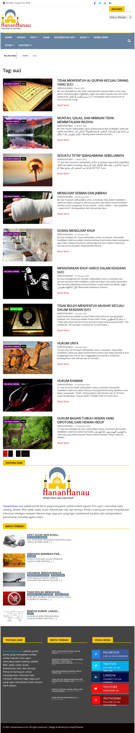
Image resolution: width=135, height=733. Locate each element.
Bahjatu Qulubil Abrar (40, 594)
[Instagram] (105, 3)
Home (8, 37)
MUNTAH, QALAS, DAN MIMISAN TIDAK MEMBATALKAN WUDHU (85, 120)
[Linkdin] (110, 3)
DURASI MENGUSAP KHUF (76, 230)
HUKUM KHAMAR (70, 381)
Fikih (33, 37)
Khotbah (24, 45)
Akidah (21, 37)
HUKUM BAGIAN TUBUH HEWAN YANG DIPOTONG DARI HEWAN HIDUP (85, 420)
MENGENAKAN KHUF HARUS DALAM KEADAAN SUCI (91, 270)
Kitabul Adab (16, 309)
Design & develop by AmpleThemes (66, 727)
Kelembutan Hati (64, 37)
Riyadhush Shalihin (38, 575)
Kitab (8, 45)
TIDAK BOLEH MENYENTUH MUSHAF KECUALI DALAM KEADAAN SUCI (90, 308)
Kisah (83, 37)
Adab (46, 37)
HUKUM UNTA (67, 343)
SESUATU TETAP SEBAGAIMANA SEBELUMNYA (90, 155)
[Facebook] (95, 3)
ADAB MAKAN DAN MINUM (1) (64, 697)
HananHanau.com (13, 651)
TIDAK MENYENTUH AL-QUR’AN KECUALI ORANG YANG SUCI (92, 82)
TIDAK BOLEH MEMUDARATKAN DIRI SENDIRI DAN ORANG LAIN (67, 680)
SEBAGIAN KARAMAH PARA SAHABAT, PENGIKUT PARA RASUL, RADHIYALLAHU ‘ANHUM (67, 661)
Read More (63, 105)
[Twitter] (100, 3)
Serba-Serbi (101, 37)
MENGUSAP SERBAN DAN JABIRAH (82, 193)
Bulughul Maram (11, 84)
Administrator (65, 88)
